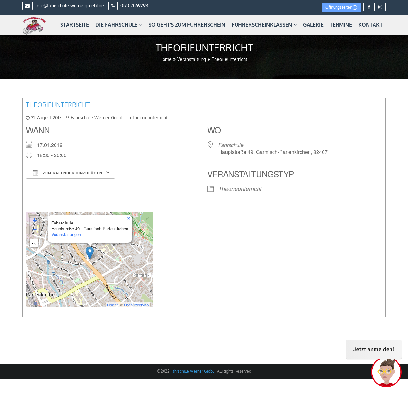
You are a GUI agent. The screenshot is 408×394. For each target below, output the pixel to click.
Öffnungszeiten (338, 7)
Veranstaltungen (66, 234)
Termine (341, 24)
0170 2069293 (133, 5)
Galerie (313, 24)
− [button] (35, 230)
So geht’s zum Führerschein (187, 24)
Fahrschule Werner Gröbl (96, 117)
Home (165, 59)
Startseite (74, 24)
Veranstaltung (191, 59)
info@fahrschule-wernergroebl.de (69, 5)
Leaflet (112, 304)
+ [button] (35, 220)
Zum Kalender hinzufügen (71, 172)
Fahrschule (231, 144)
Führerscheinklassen (262, 24)
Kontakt (370, 24)
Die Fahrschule (116, 24)
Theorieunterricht (58, 105)
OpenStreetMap (136, 304)
